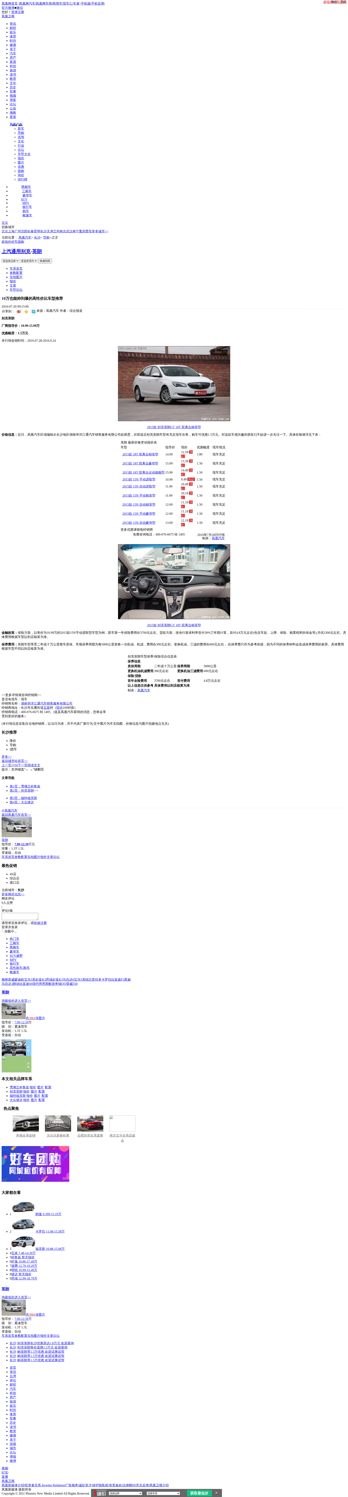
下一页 (22, 765)
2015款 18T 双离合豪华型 (140, 463)
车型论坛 (16, 289)
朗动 (16, 983)
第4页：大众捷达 (22, 802)
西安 (88, 231)
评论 (13, 1380)
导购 (21, 133)
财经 (13, 28)
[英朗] (17, 836)
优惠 (21, 166)
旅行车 (27, 207)
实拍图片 (16, 277)
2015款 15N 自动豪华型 (138, 522)
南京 (63, 231)
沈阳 (24, 231)
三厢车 (27, 191)
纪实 (5, 1472)
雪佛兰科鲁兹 (19, 1087)
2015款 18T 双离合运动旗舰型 (143, 472)
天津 (50, 231)
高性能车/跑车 (20, 968)
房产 (13, 57)
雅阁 (5, 979)
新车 (21, 128)
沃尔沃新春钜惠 (58, 1135)
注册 (21, 12)
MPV (25, 203)
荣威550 (72, 983)
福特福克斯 (18, 1095)
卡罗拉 (106, 979)
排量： (6, 848)
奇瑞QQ (60, 983)
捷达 (14, 1274)
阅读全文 (33, 765)
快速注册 (40, 923)
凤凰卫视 (8, 16)
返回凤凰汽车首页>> (16, 814)
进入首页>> (22, 1000)
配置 (48, 1087)
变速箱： (8, 852)
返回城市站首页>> (15, 761)
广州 (17, 231)
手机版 (86, 3)
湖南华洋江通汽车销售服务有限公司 (46, 703)
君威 (11, 979)
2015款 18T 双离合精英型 (140, 454)
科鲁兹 (16, 1257)
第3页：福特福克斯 (23, 798)
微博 (13, 1461)
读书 (13, 74)
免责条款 (115, 1485)
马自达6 (68, 979)
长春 (30, 231)
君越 (127, 979)
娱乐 (13, 32)
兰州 (56, 231)
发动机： (8, 1030)
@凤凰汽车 (10, 810)
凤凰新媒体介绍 (13, 1485)
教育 (13, 78)
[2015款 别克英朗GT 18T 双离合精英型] (174, 420)
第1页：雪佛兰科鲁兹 (25, 786)
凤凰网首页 (10, 3)
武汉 (69, 231)
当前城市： (10, 890)
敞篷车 (27, 215)
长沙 (43, 231)
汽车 (13, 53)
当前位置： (10, 237)
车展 (76, 3)
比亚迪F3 (117, 979)
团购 (21, 171)
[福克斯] (23, 1249)
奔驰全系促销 (25, 1135)
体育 (13, 36)
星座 (13, 117)
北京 (5, 222)
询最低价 (8, 1000)
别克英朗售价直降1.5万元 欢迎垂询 (42, 1347)
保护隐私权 (100, 1485)
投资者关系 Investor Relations (45, 1485)
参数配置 (16, 273)
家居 (13, 62)
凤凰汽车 (16, 124)
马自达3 (7, 983)
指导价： (8, 1022)
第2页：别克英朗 (22, 790)
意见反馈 (142, 1485)
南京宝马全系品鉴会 (122, 1138)
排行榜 (22, 179)
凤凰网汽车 (27, 3)
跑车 (26, 211)
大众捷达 (16, 1100)
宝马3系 (29, 979)
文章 (13, 285)
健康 (13, 45)
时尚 (13, 40)
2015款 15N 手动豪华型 (138, 513)
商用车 (57, 3)
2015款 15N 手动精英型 (138, 495)
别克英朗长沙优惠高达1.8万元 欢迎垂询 (46, 1343)
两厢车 (26, 187)
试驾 (21, 137)
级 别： (8, 1026)
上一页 (6, 765)
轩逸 (14, 1261)
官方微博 (8, 7)
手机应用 (97, 3)
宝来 (14, 1253)
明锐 (14, 1270)
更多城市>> (100, 231)
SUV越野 (16, 955)
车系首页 (16, 268)
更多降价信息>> (13, 894)
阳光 (59, 707)
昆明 (37, 231)
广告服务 (71, 1485)
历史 (13, 87)
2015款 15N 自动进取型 (138, 486)
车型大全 (24, 154)
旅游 (13, 70)
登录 (14, 12)
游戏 (13, 1444)
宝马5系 (79, 979)
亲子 (13, 49)
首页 (13, 1367)
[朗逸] (23, 1214)
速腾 (14, 1265)
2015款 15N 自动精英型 (138, 504)
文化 (13, 83)
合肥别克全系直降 (90, 1135)
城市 (13, 1448)
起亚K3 (40, 979)
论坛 (13, 104)
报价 (21, 158)
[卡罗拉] (23, 1231)
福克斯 (40, 1249)
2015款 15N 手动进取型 (138, 479)
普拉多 (97, 979)
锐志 (88, 979)
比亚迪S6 (25, 983)
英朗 (37, 251)
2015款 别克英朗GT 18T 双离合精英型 (174, 427)
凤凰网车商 (44, 3)
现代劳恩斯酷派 (43, 983)
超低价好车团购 (13, 241)
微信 (20, 7)
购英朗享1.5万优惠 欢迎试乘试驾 (41, 1351)
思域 (49, 979)
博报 (13, 1456)
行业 (21, 145)
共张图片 (35, 1018)
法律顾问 (128, 1485)
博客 (13, 100)
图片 (21, 162)
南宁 (75, 231)
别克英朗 (16, 1091)
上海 (11, 231)
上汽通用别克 (16, 251)
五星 (47, 707)
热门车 (14, 939)
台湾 (13, 1376)
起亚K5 (57, 979)
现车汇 (67, 3)
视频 (13, 95)
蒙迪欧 (19, 979)
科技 (13, 66)
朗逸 (38, 1214)
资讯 (13, 23)
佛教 (13, 112)
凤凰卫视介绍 (159, 1485)
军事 (13, 91)
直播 (5, 1476)
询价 (21, 175)
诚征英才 (85, 1485)
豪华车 (27, 195)
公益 (13, 108)
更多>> (7, 756)
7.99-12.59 (21, 1022)
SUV (24, 199)
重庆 (82, 231)
